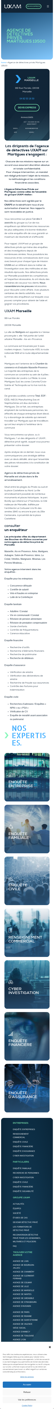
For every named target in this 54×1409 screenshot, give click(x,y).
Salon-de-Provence (24, 555)
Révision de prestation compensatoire (28, 623)
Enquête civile (11, 697)
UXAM (7, 265)
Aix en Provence (23, 551)
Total (37, 396)
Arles (34, 551)
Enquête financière (13, 640)
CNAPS (8, 205)
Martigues (20, 332)
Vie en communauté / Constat (24, 615)
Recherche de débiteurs (22, 658)
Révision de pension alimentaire (26, 619)
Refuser (27, 1392)
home (3, 62)
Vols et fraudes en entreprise (24, 593)
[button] (49, 1347)
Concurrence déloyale (21, 586)
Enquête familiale (13, 604)
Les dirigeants (17, 146)
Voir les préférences (27, 1400)
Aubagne (8, 555)
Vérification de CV (19, 711)
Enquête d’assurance (14, 665)
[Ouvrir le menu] (48, 6)
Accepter (27, 1384)
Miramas (36, 559)
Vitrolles (15, 559)
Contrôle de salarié (19, 589)
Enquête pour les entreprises (18, 578)
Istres (37, 555)
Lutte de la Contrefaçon (21, 597)
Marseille (8, 551)
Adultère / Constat (19, 611)
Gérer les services (27, 1377)
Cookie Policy (27, 1406)
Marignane (25, 559)
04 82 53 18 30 (27, 98)
